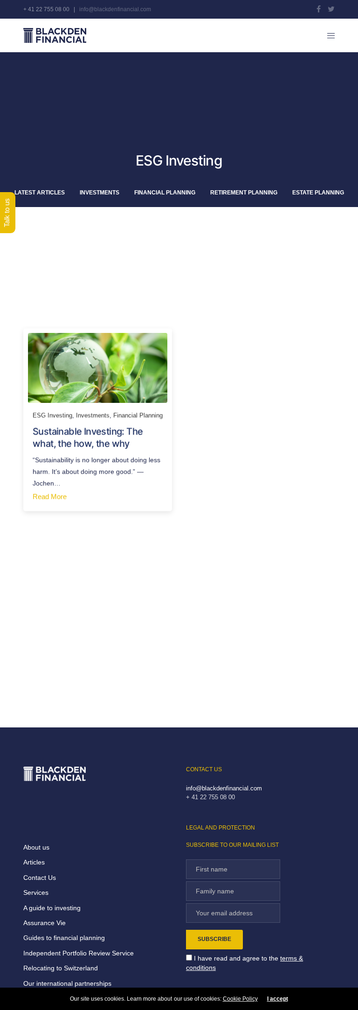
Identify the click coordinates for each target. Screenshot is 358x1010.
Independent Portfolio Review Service (78, 953)
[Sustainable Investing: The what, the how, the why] (97, 368)
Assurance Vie (44, 923)
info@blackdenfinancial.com (115, 9)
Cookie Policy (240, 999)
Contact (34, 877)
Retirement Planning (243, 192)
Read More (50, 496)
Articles (34, 862)
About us (36, 847)
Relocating (39, 968)
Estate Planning (318, 192)
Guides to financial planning (64, 937)
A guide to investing (52, 908)
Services (35, 892)
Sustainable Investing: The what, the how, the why (88, 437)
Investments (99, 192)
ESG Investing (52, 415)
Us (51, 877)
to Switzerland (76, 968)
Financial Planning (164, 192)
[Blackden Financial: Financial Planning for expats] (54, 35)
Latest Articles (39, 192)
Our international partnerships (67, 983)
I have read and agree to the (244, 963)
